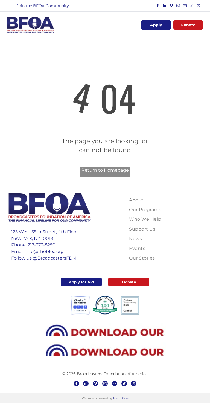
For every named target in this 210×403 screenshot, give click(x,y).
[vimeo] (171, 6)
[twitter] (199, 6)
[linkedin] (164, 6)
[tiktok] (192, 6)
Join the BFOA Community (43, 5)
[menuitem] (155, 200)
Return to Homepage (105, 170)
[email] (185, 6)
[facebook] (158, 6)
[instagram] (178, 6)
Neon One (121, 398)
